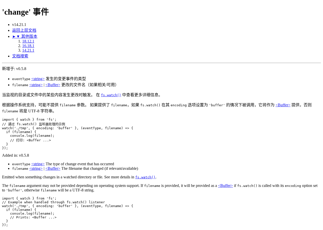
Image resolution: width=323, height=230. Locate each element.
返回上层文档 (24, 30)
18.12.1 (28, 41)
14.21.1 (28, 50)
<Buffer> (52, 85)
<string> (38, 79)
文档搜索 (20, 56)
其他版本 (24, 36)
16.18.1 (28, 46)
